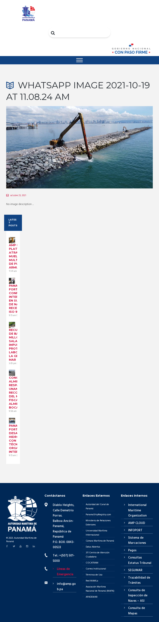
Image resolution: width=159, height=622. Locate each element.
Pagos (132, 550)
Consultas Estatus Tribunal (139, 560)
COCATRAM (92, 563)
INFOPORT (135, 530)
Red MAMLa (92, 581)
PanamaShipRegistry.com (98, 515)
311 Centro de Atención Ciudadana (98, 555)
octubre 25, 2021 (18, 195)
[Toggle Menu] (79, 60)
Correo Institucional (96, 569)
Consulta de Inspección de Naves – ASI (137, 595)
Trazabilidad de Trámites (139, 580)
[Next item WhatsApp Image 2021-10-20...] (116, 141)
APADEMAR (92, 597)
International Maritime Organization (137, 510)
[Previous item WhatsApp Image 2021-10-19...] (43, 141)
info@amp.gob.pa (66, 586)
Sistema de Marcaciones (137, 540)
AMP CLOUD (136, 523)
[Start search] (53, 33)
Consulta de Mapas (136, 611)
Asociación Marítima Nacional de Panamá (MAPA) (100, 589)
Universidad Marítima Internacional (96, 533)
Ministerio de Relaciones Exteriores (98, 523)
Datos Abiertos (93, 547)
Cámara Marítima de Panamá (100, 541)
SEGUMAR (135, 570)
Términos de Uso (94, 575)
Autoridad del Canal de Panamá (97, 507)
